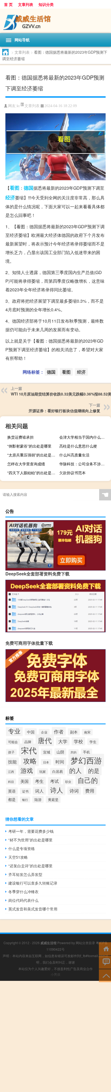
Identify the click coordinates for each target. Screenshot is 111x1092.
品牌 (27, 741)
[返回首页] (105, 948)
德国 (28, 187)
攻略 (30, 760)
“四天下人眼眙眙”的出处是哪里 (32, 472)
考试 (54, 781)
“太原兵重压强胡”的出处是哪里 (32, 455)
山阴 (60, 752)
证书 (25, 791)
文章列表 (25, 4)
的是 (93, 770)
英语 (12, 791)
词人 (39, 790)
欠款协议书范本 (72, 472)
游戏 (26, 770)
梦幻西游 (86, 760)
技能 (12, 761)
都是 (12, 799)
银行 (25, 799)
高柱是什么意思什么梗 (78, 446)
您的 (74, 752)
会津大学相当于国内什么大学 (83, 437)
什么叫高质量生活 (74, 455)
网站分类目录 (85, 942)
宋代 (29, 750)
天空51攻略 (18, 857)
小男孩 (55, 974)
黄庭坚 (53, 799)
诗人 (56, 789)
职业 (68, 782)
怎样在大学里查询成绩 (26, 463)
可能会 (13, 741)
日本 (46, 762)
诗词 (74, 790)
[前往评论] (105, 962)
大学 (62, 741)
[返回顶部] (105, 975)
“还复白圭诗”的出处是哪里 (30, 865)
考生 (39, 781)
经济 (10, 197)
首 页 (8, 4)
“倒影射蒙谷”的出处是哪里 (29, 446)
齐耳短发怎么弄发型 (25, 874)
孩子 (11, 752)
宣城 (46, 752)
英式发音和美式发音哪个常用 (32, 909)
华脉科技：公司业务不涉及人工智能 (84, 463)
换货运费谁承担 (20, 437)
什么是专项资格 (21, 848)
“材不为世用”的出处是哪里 (30, 839)
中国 (30, 732)
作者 (59, 731)
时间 (60, 761)
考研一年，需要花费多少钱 (31, 831)
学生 (92, 741)
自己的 (88, 780)
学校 (78, 741)
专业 (14, 730)
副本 (74, 732)
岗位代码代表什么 (23, 900)
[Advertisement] (55, 1036)
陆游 (37, 799)
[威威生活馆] (55, 21)
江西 (11, 772)
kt (18, 106)
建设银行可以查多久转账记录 (32, 883)
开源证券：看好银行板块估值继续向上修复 (64, 410)
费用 (89, 790)
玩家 (42, 771)
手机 (86, 752)
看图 (14, 187)
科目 (11, 781)
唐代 (45, 740)
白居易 (57, 771)
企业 (44, 732)
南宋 (87, 732)
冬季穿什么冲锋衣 (23, 891)
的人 (75, 770)
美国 (24, 781)
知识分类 (46, 4)
